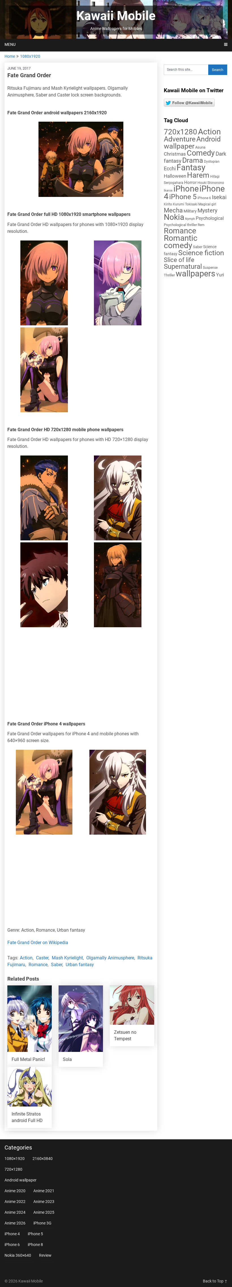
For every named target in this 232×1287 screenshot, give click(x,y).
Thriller (169, 275)
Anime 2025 (43, 1212)
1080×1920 (15, 1158)
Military (190, 211)
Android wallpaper (192, 142)
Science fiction (201, 253)
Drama (192, 160)
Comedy (201, 153)
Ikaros (168, 190)
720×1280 (13, 1169)
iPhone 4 (12, 1234)
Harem (198, 175)
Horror (190, 182)
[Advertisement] (80, 675)
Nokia (174, 217)
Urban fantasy (80, 964)
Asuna (200, 147)
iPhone (186, 189)
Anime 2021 (43, 1191)
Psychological (210, 218)
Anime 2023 (43, 1201)
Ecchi (170, 168)
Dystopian (212, 162)
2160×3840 (43, 1158)
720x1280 (180, 132)
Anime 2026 (15, 1223)
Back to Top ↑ (215, 1281)
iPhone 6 (204, 198)
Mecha (173, 210)
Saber (56, 964)
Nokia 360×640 (18, 1255)
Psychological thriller (180, 225)
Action (26, 958)
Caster (42, 958)
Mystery (207, 210)
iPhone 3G (42, 1223)
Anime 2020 (15, 1191)
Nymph (190, 219)
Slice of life (179, 259)
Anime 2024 (15, 1212)
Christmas (175, 154)
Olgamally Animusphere (110, 958)
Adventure (180, 139)
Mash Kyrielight (67, 958)
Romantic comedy (180, 241)
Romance (38, 964)
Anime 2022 (15, 1201)
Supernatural (183, 266)
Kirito (168, 204)
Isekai (219, 197)
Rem (201, 225)
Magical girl (207, 204)
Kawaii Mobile (116, 15)
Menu (10, 44)
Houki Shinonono (210, 183)
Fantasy (191, 167)
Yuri (220, 275)
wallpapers (195, 273)
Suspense (210, 268)
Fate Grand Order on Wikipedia (37, 942)
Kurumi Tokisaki (185, 204)
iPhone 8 (35, 1244)
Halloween (175, 176)
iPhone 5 (183, 197)
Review (45, 1255)
